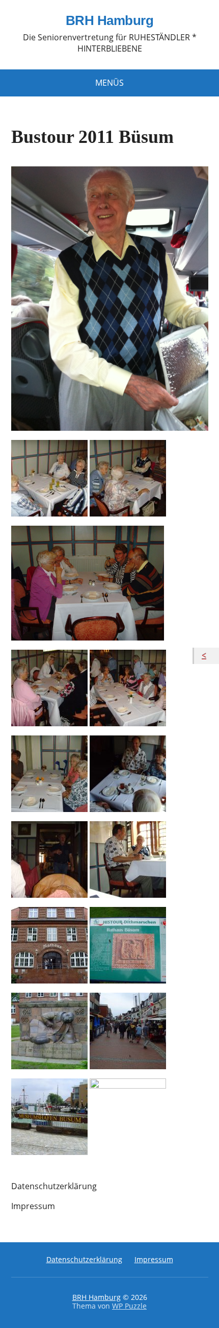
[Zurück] (206, 655)
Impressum (33, 1206)
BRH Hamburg (109, 21)
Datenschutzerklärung (54, 1186)
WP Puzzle (129, 1306)
